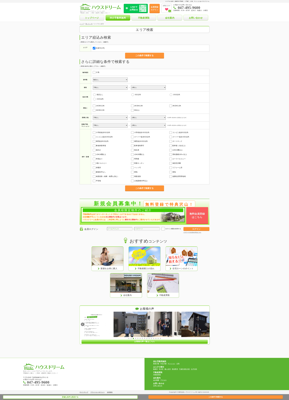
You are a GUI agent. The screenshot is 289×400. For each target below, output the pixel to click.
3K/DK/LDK (176, 106)
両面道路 (137, 176)
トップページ (92, 18)
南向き (98, 150)
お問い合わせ (196, 18)
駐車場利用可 (139, 145)
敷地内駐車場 (101, 145)
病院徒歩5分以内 (102, 141)
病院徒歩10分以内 (141, 141)
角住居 (136, 150)
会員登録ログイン (154, 8)
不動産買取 (144, 18)
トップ (82, 24)
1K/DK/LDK (100, 106)
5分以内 (138, 94)
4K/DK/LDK (100, 110)
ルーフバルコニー (179, 159)
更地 (136, 172)
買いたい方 (89, 24)
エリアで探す (158, 367)
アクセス (163, 380)
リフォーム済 (177, 167)
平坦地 (98, 181)
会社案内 (169, 18)
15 (160, 338)
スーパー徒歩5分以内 (142, 137)
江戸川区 (194, 369)
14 (158, 338)
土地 (97, 72)
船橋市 (155, 369)
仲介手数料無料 (118, 18)
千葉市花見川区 (184, 369)
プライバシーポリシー (97, 392)
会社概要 (156, 380)
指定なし (100, 94)
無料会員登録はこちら (197, 215)
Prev (82, 324)
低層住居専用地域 (179, 176)
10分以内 (176, 94)
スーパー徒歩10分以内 (180, 137)
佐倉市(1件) (100, 48)
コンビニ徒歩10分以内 (104, 137)
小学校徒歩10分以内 (141, 132)
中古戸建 (163, 363)
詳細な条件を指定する (70, 397)
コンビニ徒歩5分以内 (180, 132)
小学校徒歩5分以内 (103, 132)
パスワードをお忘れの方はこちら (192, 232)
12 (153, 338)
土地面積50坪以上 (141, 181)
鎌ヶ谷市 (168, 369)
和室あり (99, 159)
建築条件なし (101, 172)
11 (151, 338)
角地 (174, 172)
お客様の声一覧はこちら (144, 341)
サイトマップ (84, 392)
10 (149, 338)
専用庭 (136, 159)
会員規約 (110, 392)
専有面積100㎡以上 (179, 154)
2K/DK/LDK (138, 106)
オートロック (177, 141)
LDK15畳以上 (177, 150)
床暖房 (98, 167)
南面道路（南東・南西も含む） (107, 176)
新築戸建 (156, 363)
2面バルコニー (101, 163)
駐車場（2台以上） (179, 145)
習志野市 (175, 369)
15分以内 (100, 99)
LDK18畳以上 (101, 154)
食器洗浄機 (176, 163)
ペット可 (137, 167)
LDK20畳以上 (139, 154)
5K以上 (137, 110)
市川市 (161, 369)
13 (155, 338)
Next (206, 324)
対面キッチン (139, 163)
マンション (171, 363)
